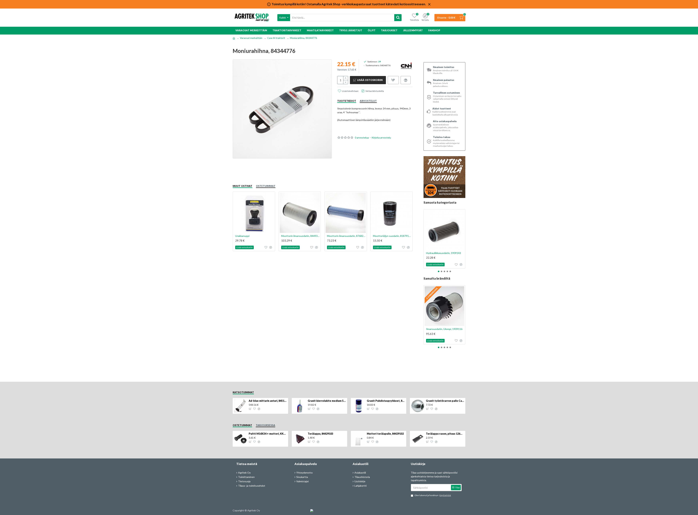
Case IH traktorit (276, 38)
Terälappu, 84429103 (320, 433)
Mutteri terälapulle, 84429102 (385, 433)
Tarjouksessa (265, 425)
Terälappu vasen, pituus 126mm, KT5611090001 (445, 433)
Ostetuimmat (265, 186)
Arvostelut (368, 100)
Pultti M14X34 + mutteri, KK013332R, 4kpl (268, 433)
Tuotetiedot (346, 100)
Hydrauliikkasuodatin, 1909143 (443, 253)
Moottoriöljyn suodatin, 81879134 (392, 235)
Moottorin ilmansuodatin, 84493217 (300, 235)
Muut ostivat (242, 186)
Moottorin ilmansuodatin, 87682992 (346, 235)
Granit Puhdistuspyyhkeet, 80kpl (386, 400)
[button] (438, 271)
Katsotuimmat (243, 392)
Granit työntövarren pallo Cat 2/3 (445, 400)
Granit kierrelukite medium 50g (327, 400)
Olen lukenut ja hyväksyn (432, 495)
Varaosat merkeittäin (251, 38)
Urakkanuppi (242, 235)
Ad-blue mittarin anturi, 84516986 (268, 400)
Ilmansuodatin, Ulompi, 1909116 (444, 328)
